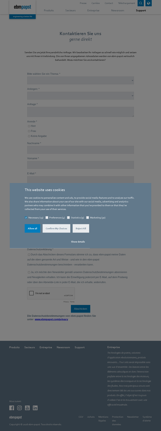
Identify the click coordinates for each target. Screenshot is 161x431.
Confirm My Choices (56, 228)
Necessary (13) (35, 217)
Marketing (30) (97, 217)
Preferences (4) (57, 217)
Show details (78, 241)
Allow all (32, 228)
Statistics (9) (77, 217)
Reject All (81, 228)
